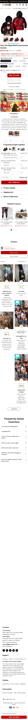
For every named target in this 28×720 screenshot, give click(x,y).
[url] (9, 644)
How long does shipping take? (10, 426)
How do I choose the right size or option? (10, 437)
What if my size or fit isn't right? (10, 443)
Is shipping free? (6, 431)
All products (8, 8)
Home (1, 8)
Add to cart (14, 717)
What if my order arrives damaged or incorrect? (11, 453)
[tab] (10, 140)
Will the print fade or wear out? (10, 447)
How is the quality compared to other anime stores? (12, 460)
